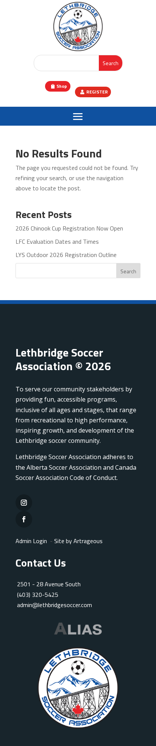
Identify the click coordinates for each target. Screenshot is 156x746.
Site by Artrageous (78, 540)
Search (128, 271)
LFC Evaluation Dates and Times (57, 241)
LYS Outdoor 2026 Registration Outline (66, 254)
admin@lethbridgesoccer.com (54, 604)
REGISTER (97, 91)
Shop (61, 86)
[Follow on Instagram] (24, 502)
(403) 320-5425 (37, 594)
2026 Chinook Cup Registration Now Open (69, 228)
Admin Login (31, 540)
